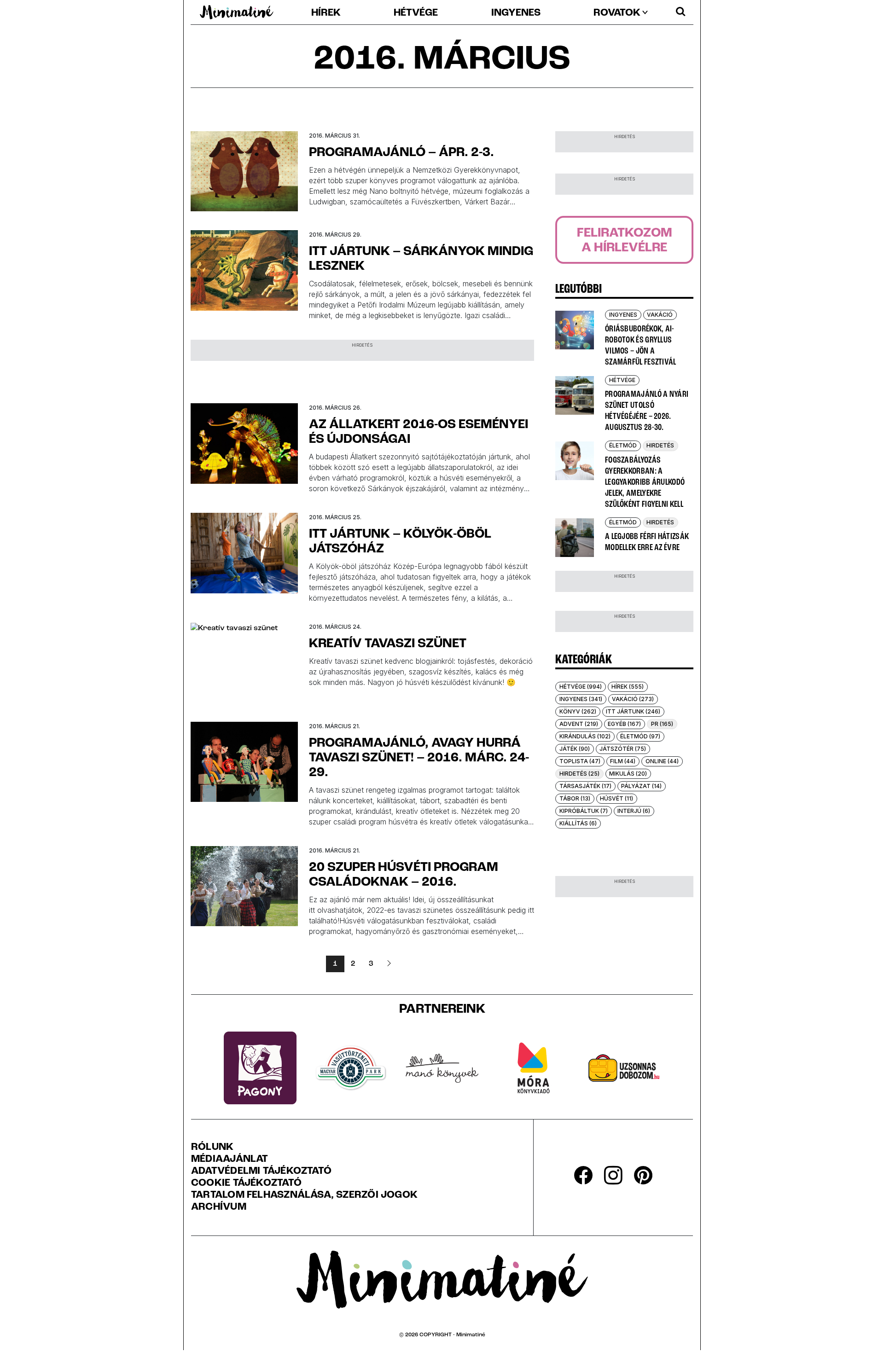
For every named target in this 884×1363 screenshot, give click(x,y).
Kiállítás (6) (578, 823)
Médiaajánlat (229, 1159)
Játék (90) (574, 748)
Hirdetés (660, 445)
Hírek (326, 13)
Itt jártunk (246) (633, 711)
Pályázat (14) (641, 786)
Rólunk (212, 1148)
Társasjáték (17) (585, 786)
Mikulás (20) (628, 773)
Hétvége (416, 13)
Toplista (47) (579, 761)
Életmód (623, 445)
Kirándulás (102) (585, 736)
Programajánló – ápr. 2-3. (401, 152)
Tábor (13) (574, 798)
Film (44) (622, 761)
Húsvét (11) (616, 798)
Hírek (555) (627, 686)
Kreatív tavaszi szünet (387, 644)
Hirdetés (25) (579, 773)
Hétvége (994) (580, 686)
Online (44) (662, 761)
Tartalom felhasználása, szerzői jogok (304, 1195)
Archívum (218, 1207)
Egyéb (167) (624, 723)
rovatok (616, 13)
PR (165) (662, 723)
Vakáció (660, 314)
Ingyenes (516, 13)
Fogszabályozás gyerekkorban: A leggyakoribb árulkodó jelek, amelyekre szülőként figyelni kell (645, 482)
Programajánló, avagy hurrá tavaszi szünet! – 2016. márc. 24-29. (419, 758)
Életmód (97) (640, 736)
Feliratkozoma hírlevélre (624, 241)
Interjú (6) (633, 810)
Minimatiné (470, 1335)
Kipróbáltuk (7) (583, 810)
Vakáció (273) (633, 699)
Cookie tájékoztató (246, 1183)
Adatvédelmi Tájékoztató (261, 1171)
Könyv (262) (577, 711)
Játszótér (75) (622, 748)
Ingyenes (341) (580, 699)
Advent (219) (578, 723)
